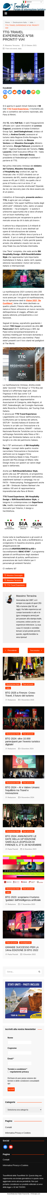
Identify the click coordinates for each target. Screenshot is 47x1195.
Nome (10, 1038)
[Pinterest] (24, 92)
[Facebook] (5, 92)
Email (11, 1059)
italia (19, 49)
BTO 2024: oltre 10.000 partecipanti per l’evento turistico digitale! (22, 741)
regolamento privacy (19, 1072)
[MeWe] (29, 92)
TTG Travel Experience (18, 109)
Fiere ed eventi (11, 49)
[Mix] (33, 92)
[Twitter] (10, 92)
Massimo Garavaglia (15, 575)
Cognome (12, 1048)
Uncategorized (25, 942)
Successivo (34, 650)
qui (9, 1083)
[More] (5, 97)
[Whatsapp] (38, 92)
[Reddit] (14, 92)
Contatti (8, 1127)
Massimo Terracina (12, 45)
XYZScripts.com (35, 1194)
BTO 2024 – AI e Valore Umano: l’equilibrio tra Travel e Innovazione (22, 790)
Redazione (12, 700)
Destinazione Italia (13, 684)
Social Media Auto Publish (14, 1194)
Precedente (12, 650)
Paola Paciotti (13, 849)
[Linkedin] (19, 92)
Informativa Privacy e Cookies (18, 1133)
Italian (29, 2)
